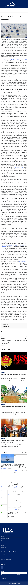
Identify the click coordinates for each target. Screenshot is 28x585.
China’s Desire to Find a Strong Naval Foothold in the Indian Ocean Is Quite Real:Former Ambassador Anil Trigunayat (17, 513)
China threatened (23, 261)
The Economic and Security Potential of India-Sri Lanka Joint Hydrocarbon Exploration (7, 465)
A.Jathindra (18, 22)
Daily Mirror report (19, 167)
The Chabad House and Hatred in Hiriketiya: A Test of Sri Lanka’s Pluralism (20, 483)
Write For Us (3, 547)
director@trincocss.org (6, 559)
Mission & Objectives (5, 538)
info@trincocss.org (5, 554)
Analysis (8, 331)
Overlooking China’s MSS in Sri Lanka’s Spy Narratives (13, 374)
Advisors (2, 545)
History (2, 536)
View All (24, 452)
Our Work (3, 540)
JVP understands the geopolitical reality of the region (12, 440)
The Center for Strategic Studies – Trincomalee (14, 59)
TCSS (18, 583)
